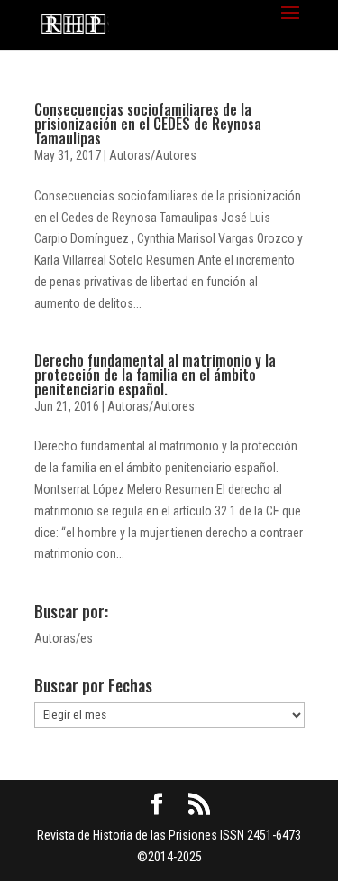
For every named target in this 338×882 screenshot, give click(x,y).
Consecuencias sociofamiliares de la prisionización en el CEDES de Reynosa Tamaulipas (147, 123)
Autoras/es (63, 638)
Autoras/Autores (152, 155)
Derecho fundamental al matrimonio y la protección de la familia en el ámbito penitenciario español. (155, 374)
